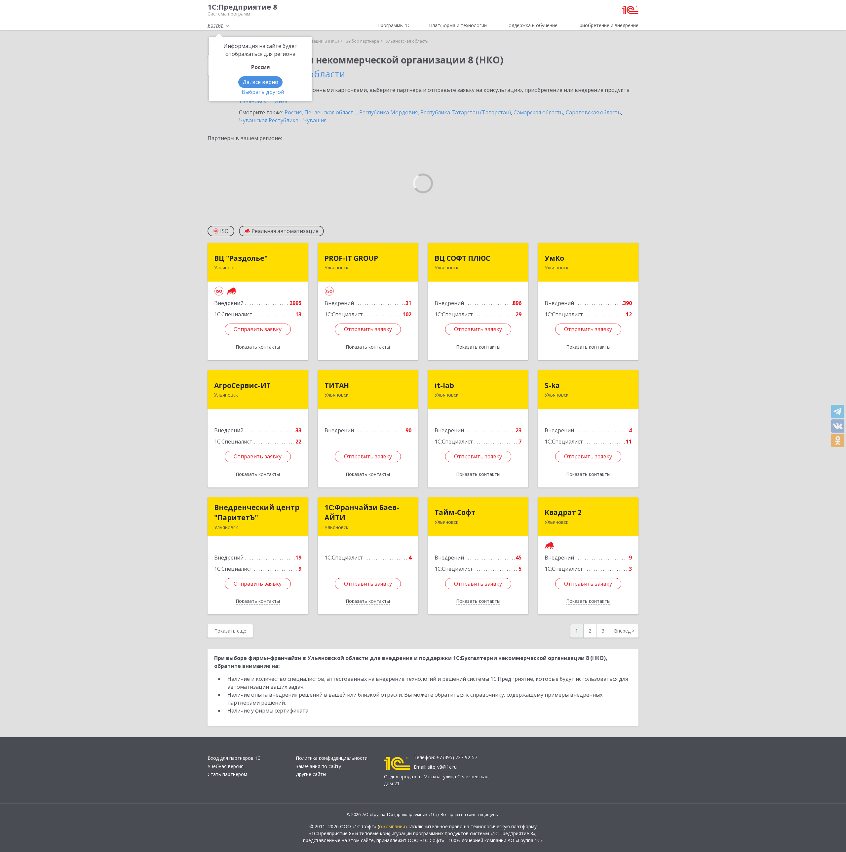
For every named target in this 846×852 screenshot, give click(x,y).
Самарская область (538, 112)
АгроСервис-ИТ (242, 385)
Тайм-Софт (455, 512)
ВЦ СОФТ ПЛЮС (462, 258)
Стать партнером (227, 774)
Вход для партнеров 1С (234, 758)
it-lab (444, 385)
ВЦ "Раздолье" (241, 258)
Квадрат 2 (563, 512)
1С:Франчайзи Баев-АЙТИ (362, 513)
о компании (392, 826)
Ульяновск (252, 101)
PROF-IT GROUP (351, 258)
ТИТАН (337, 385)
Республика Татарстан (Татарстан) (465, 112)
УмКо (554, 258)
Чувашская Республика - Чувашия (283, 120)
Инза (281, 101)
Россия (293, 112)
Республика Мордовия (388, 112)
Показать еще (230, 631)
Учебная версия (226, 766)
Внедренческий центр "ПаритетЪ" (256, 513)
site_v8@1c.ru (442, 767)
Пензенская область (330, 112)
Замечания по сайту (318, 766)
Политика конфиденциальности (331, 758)
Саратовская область (593, 112)
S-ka (552, 385)
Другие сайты (311, 774)
